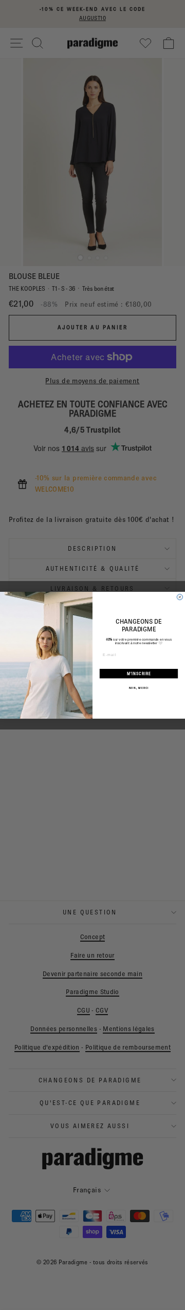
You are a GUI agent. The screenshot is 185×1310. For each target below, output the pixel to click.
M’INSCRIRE (139, 673)
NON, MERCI (139, 687)
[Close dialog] (179, 597)
